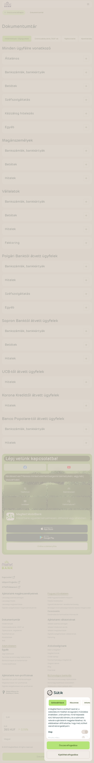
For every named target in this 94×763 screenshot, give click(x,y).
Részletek (74, 703)
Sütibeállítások (57, 703)
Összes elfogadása (68, 745)
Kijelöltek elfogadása (68, 754)
